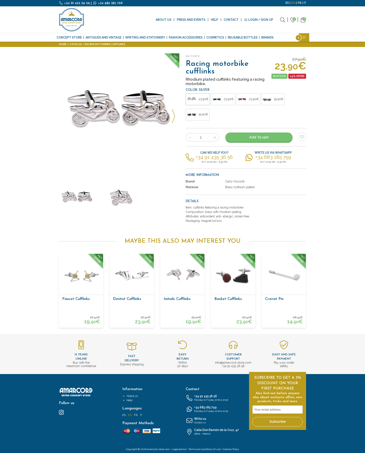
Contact (231, 19)
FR (299, 3)
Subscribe (278, 422)
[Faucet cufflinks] (81, 276)
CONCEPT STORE (69, 37)
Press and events (191, 19)
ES (287, 3)
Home (63, 44)
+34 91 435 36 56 (77, 3)
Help (214, 19)
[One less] (190, 137)
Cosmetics (215, 37)
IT (305, 3)
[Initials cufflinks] (182, 276)
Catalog (75, 44)
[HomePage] (71, 19)
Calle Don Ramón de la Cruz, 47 (216, 431)
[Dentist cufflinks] (132, 276)
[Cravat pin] (284, 276)
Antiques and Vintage (103, 37)
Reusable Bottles (242, 37)
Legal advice (179, 449)
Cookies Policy (231, 449)
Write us (200, 420)
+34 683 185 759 (110, 3)
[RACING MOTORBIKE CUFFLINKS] (119, 198)
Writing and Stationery (145, 37)
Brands (267, 37)
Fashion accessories (186, 37)
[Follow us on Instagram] (61, 412)
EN (293, 3)
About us (163, 19)
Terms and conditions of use (204, 449)
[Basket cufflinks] (233, 276)
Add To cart (259, 137)
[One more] (215, 137)
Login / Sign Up (260, 19)
